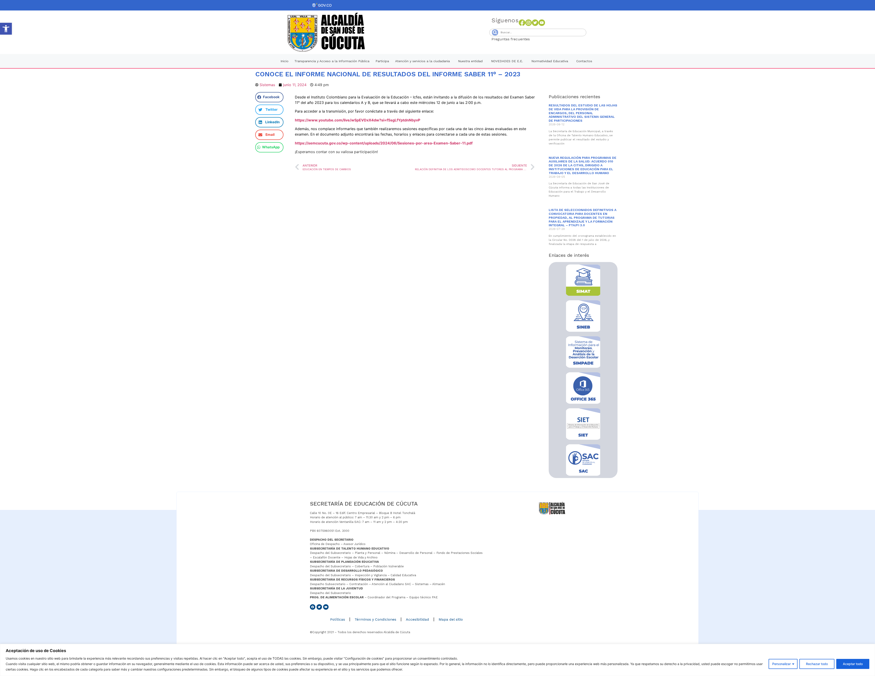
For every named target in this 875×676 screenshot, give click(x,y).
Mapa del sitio (451, 619)
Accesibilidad (417, 619)
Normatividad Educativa (549, 61)
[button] (6, 29)
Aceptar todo (853, 664)
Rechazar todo (817, 664)
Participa (382, 61)
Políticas (337, 619)
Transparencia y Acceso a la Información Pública (331, 61)
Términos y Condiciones (375, 619)
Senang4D (541, 39)
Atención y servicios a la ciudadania (422, 61)
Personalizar (781, 664)
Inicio (284, 61)
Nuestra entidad (470, 61)
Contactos (584, 61)
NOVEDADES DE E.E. (507, 61)
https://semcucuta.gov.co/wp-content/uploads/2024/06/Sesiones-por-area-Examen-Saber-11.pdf (384, 143)
